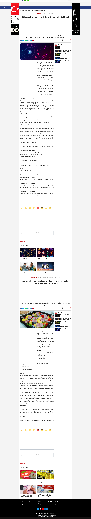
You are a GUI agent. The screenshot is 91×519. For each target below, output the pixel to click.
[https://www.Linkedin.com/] (45, 509)
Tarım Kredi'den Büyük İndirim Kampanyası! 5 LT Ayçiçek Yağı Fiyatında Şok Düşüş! (44, 482)
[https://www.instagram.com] (40, 509)
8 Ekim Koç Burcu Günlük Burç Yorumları (44, 273)
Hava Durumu (57, 501)
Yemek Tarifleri (23, 507)
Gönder (22, 241)
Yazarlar (87, 7)
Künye (30, 504)
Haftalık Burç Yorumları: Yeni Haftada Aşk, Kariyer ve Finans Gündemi (27, 259)
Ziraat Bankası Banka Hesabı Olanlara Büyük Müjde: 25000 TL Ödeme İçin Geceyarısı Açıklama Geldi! (44, 495)
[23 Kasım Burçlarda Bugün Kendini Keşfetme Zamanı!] (45, 252)
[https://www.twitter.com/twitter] (38, 509)
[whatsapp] (26, 40)
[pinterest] (33, 40)
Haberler (23, 10)
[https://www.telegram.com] (47, 509)
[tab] (23, 229)
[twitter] (23, 40)
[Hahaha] (42, 206)
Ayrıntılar (82, 517)
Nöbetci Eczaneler (58, 504)
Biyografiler (39, 504)
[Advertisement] (45, 26)
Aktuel (22, 501)
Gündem (22, 504)
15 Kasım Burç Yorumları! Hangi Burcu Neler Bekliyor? (36, 10)
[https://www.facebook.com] (43, 509)
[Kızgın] (37, 206)
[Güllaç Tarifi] (28, 474)
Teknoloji (30, 506)
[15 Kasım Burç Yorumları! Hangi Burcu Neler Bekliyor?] (37, 51)
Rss (36, 513)
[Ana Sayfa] (20, 10)
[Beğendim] (21, 206)
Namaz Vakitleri (57, 506)
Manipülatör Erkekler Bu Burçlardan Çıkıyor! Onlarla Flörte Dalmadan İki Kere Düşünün (28, 273)
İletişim (42, 513)
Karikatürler (48, 506)
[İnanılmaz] (46, 206)
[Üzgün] (50, 206)
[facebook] (21, 40)
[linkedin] (31, 40)
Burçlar (26, 10)
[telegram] (28, 40)
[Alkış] (25, 206)
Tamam (86, 517)
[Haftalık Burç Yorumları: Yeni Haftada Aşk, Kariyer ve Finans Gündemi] (28, 252)
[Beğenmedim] (33, 206)
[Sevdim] (29, 206)
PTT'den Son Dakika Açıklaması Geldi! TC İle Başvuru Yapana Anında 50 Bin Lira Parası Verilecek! (28, 496)
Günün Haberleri (49, 501)
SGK (21, 506)
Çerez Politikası (46, 513)
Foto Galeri (39, 501)
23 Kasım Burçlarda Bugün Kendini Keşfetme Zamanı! (45, 259)
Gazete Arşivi (48, 504)
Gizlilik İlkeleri (52, 513)
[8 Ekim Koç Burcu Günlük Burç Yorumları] (45, 266)
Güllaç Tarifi (23, 480)
